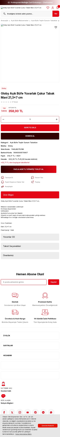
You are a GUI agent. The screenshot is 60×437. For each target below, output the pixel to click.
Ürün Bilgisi (8, 194)
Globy (4, 88)
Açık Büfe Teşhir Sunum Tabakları (24, 142)
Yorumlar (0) (9, 237)
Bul (56, 14)
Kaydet (54, 282)
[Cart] (57, 8)
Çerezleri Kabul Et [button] (48, 425)
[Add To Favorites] (56, 27)
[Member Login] (52, 8)
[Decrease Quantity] (2, 119)
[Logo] (21, 8)
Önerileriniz (8, 255)
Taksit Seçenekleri (12, 246)
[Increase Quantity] (57, 119)
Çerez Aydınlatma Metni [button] (23, 434)
